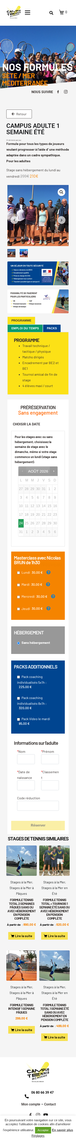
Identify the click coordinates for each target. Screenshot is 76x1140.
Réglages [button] (38, 1135)
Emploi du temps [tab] (25, 328)
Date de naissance (24, 775)
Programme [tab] (21, 320)
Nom (21, 751)
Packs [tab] (52, 328)
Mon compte (30, 1104)
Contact (50, 1104)
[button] (61, 192)
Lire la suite (23, 936)
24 (21, 523)
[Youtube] (45, 1115)
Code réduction (28, 798)
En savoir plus (62, 1130)
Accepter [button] (43, 1130)
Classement (50, 775)
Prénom (47, 751)
